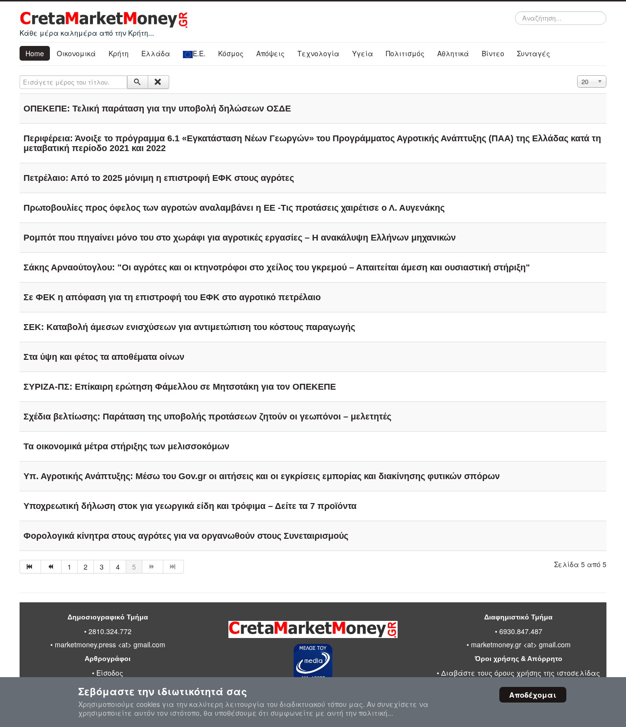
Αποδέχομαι (533, 694)
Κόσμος (231, 53)
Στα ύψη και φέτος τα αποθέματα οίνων (103, 357)
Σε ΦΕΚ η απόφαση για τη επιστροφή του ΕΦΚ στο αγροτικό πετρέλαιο (172, 297)
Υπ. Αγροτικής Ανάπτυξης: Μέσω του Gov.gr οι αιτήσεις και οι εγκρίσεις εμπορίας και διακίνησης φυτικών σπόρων (261, 476)
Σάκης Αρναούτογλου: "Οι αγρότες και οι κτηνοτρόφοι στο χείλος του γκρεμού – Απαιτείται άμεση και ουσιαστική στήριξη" (276, 267)
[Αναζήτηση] (137, 82)
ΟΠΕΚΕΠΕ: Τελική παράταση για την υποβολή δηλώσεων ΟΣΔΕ (157, 108)
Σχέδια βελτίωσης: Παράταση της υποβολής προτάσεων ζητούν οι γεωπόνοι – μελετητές (207, 416)
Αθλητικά (453, 53)
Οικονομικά (76, 53)
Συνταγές (533, 53)
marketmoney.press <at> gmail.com (110, 644)
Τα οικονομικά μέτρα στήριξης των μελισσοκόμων (126, 446)
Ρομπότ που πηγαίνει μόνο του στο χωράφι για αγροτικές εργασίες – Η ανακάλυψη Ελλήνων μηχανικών (239, 237)
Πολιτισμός (405, 53)
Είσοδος (109, 673)
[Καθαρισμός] (158, 82)
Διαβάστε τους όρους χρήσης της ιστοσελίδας (520, 673)
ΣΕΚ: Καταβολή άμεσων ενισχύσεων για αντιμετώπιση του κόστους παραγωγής (189, 327)
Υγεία (362, 53)
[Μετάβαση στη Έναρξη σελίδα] (30, 566)
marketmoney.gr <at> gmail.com (520, 644)
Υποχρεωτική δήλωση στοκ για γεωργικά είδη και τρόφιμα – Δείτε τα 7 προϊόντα (190, 506)
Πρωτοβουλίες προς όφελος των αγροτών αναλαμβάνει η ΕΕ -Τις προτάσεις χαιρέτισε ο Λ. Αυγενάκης (234, 208)
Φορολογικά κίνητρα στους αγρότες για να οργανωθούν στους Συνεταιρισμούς (185, 536)
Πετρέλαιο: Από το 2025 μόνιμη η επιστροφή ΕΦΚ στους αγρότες (158, 178)
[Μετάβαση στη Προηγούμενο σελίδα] (51, 566)
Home (34, 53)
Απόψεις (270, 53)
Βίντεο (493, 53)
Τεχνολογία (318, 53)
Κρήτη (119, 53)
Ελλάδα (155, 53)
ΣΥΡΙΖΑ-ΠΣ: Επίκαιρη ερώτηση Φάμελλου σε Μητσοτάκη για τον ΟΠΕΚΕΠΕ (179, 387)
